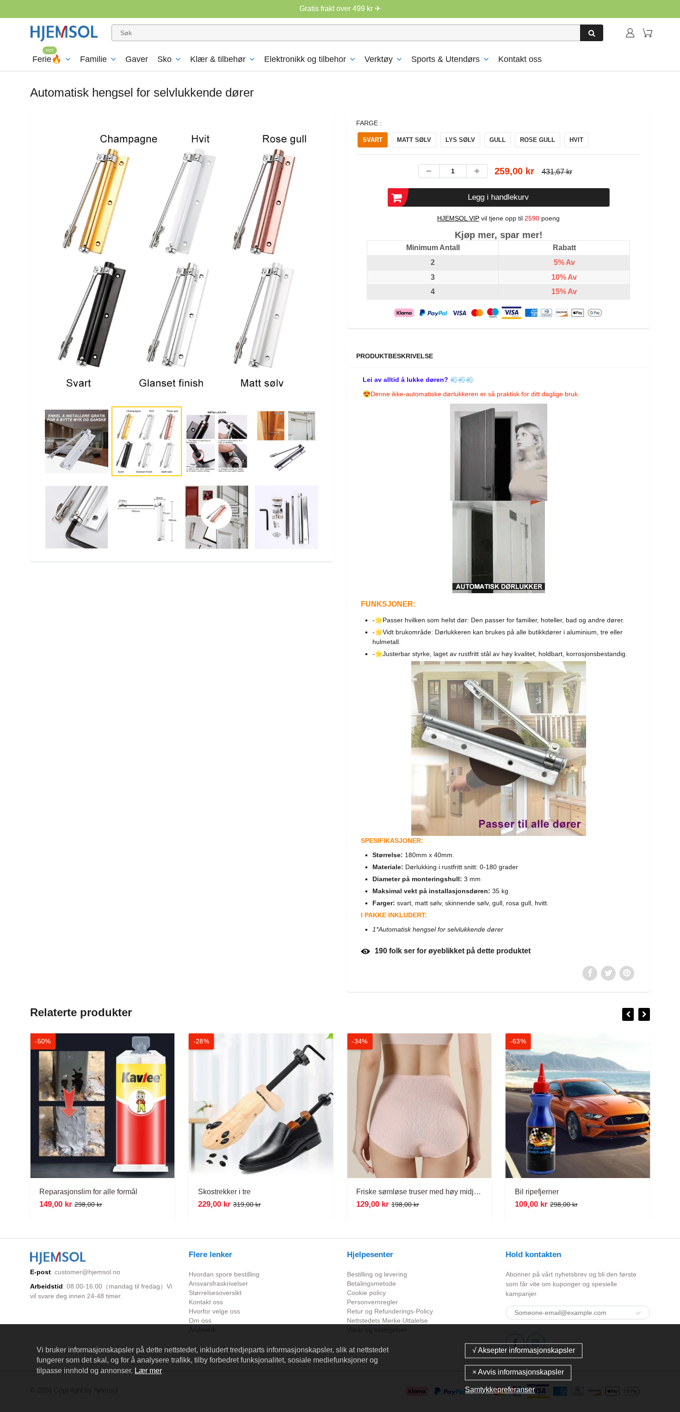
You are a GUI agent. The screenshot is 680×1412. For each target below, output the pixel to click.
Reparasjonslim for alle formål (88, 1192)
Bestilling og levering (377, 1274)
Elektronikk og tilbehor (305, 59)
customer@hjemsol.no (87, 1272)
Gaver (136, 59)
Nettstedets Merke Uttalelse (387, 1320)
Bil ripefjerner (537, 1192)
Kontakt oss (520, 59)
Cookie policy (366, 1292)
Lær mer (148, 1371)
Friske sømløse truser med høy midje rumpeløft (433, 1192)
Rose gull (537, 139)
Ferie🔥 (47, 59)
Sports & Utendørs (445, 59)
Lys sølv (460, 139)
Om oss (200, 1320)
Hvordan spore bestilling (224, 1274)
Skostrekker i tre (224, 1192)
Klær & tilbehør (218, 59)
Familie (93, 59)
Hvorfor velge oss (214, 1311)
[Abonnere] (638, 1313)
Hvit (576, 139)
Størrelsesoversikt (215, 1292)
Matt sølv (414, 139)
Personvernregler (372, 1302)
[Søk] (591, 33)
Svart (373, 139)
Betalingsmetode (371, 1283)
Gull (497, 139)
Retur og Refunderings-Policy (390, 1311)
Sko (164, 59)
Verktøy (379, 59)
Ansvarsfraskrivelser (218, 1283)
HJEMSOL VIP (458, 218)
